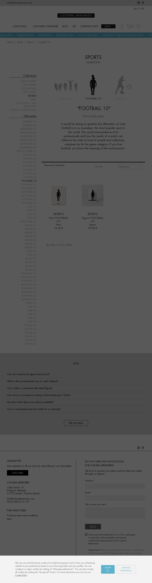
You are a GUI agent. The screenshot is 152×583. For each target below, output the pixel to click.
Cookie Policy (21, 575)
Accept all (108, 569)
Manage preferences (126, 569)
